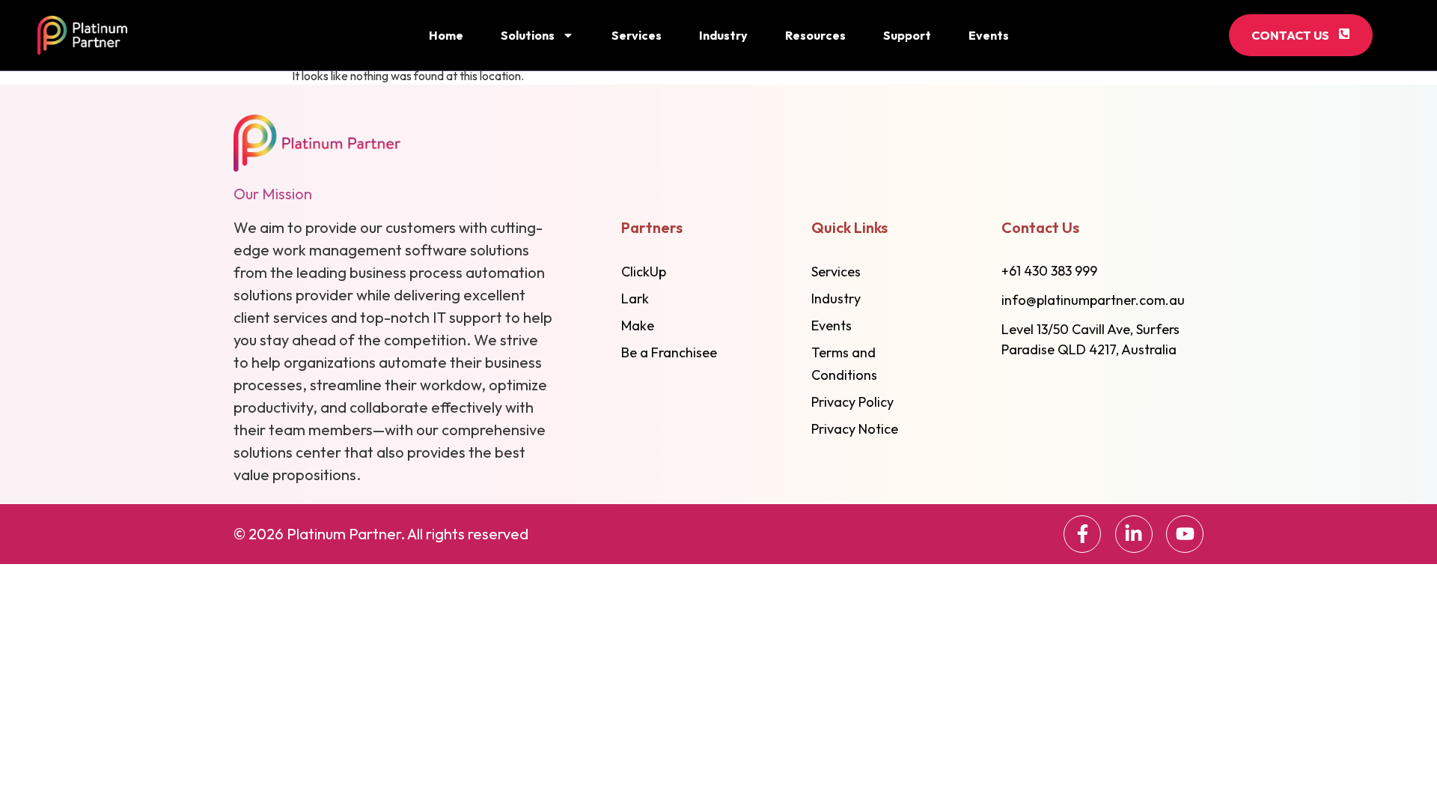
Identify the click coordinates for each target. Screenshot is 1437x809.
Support (907, 35)
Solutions (528, 35)
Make (637, 325)
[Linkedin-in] (1134, 534)
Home (446, 35)
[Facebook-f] (1082, 534)
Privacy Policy (852, 401)
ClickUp (643, 271)
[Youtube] (1184, 534)
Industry (723, 35)
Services (636, 35)
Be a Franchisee (669, 352)
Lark (635, 298)
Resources (815, 35)
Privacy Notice (854, 428)
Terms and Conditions (844, 364)
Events (988, 35)
